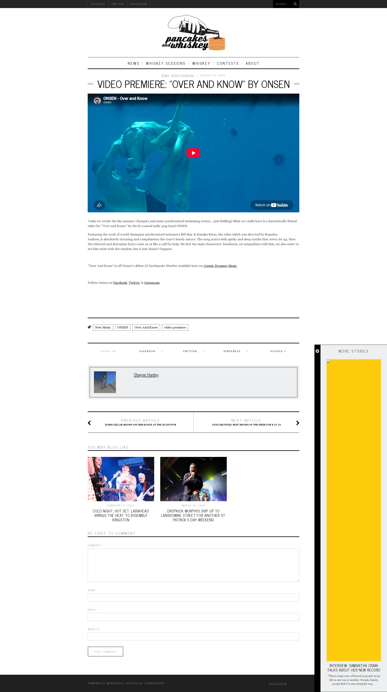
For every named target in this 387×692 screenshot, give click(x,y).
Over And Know (146, 327)
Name (93, 590)
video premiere (175, 327)
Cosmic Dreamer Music (220, 265)
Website (94, 629)
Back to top (277, 683)
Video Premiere (183, 75)
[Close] (317, 351)
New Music (103, 327)
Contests (228, 63)
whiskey (201, 63)
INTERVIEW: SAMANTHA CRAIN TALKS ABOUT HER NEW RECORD (353, 667)
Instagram (152, 282)
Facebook (120, 282)
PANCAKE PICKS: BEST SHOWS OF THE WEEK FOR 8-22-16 (246, 422)
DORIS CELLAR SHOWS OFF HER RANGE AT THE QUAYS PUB (140, 422)
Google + (278, 351)
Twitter (134, 282)
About (253, 63)
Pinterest (232, 351)
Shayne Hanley (146, 374)
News (133, 63)
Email (93, 610)
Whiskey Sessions (166, 63)
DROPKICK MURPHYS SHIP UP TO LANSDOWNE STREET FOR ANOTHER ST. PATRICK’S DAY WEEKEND (193, 515)
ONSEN (122, 327)
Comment (96, 545)
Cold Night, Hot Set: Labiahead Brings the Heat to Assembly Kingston (121, 515)
